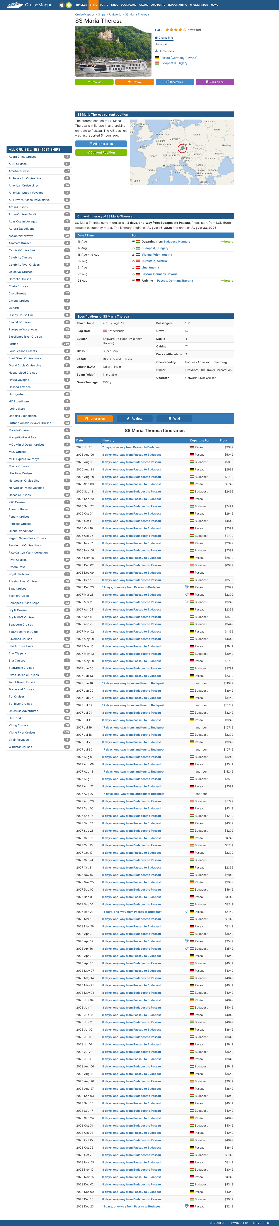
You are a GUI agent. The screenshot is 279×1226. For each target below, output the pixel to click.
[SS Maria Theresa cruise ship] (113, 51)
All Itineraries (102, 143)
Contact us (217, 1222)
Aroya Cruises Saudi (38, 214)
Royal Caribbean (39, 574)
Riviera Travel (39, 567)
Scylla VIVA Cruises (38, 617)
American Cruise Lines (39, 185)
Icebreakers (39, 408)
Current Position (102, 152)
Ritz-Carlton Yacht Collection (38, 552)
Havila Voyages (38, 379)
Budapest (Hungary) (174, 63)
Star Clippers (38, 653)
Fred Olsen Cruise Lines (38, 358)
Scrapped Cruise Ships (39, 603)
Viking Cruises (39, 725)
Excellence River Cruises (39, 336)
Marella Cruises (38, 430)
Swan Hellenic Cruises (38, 675)
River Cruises (39, 559)
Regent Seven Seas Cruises (38, 538)
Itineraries (176, 82)
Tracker (81, 4)
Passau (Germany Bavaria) (178, 58)
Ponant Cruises (39, 516)
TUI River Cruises (38, 703)
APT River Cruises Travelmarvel (39, 200)
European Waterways (39, 329)
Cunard (38, 307)
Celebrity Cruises (39, 257)
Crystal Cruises (38, 300)
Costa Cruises (38, 286)
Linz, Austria (150, 267)
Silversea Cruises (39, 639)
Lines (114, 4)
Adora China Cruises (38, 156)
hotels (228, 241)
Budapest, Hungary (176, 241)
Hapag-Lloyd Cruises (38, 372)
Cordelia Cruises (38, 279)
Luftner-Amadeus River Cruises (39, 423)
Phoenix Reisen (39, 509)
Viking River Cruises (39, 732)
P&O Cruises (38, 502)
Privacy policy (239, 1222)
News (214, 4)
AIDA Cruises (38, 164)
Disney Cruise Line (38, 315)
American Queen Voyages (38, 192)
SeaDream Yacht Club (38, 631)
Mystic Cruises (39, 466)
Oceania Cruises (39, 495)
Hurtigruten (39, 394)
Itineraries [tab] (96, 418)
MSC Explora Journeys (38, 459)
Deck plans (128, 4)
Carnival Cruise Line (39, 250)
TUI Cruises (38, 696)
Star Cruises (38, 660)
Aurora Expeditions (38, 228)
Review (136, 82)
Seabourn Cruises (38, 624)
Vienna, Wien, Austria (157, 254)
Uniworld (161, 44)
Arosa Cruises (39, 207)
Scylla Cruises (38, 610)
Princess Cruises (39, 523)
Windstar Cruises (38, 747)
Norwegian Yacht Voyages (38, 487)
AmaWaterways (39, 171)
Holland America (38, 387)
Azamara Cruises (38, 243)
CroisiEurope (39, 293)
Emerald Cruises (39, 322)
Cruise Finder (199, 4)
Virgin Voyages (38, 739)
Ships (93, 4)
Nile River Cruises (39, 473)
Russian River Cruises (39, 581)
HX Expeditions (38, 401)
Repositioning (177, 4)
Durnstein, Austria (154, 261)
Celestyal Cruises (38, 272)
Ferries (39, 343)
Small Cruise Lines (39, 646)
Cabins (143, 4)
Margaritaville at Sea (38, 437)
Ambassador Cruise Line (38, 178)
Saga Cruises (38, 588)
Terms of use (261, 1222)
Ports (104, 4)
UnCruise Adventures (38, 711)
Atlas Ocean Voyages (38, 221)
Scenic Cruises (39, 595)
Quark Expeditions (38, 531)
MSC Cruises (39, 451)
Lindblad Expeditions (39, 415)
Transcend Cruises (38, 689)
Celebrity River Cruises (38, 264)
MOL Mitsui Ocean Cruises (38, 444)
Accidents (158, 4)
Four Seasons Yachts (38, 351)
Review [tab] (136, 418)
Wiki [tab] (175, 418)
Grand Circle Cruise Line (38, 365)
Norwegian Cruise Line (39, 480)
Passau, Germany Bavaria (160, 274)
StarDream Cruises (38, 667)
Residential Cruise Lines (38, 545)
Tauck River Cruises (39, 682)
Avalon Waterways (39, 236)
